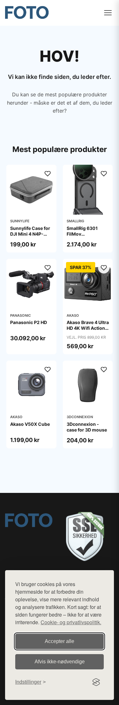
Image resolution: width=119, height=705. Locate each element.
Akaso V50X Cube (30, 424)
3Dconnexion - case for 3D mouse (87, 426)
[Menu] (108, 12)
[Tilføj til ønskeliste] (47, 173)
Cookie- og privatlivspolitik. (71, 622)
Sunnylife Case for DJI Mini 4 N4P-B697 (30, 233)
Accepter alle (59, 641)
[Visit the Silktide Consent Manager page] (96, 682)
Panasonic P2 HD (28, 322)
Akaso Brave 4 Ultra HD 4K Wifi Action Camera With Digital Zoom (88, 331)
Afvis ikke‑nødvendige (60, 661)
